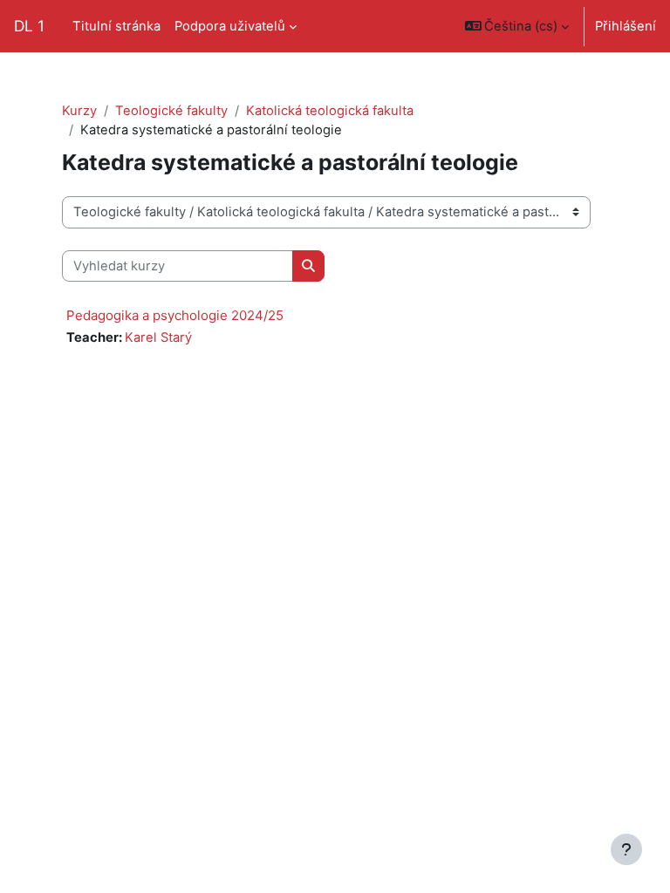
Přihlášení (625, 26)
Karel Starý (158, 337)
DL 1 (29, 26)
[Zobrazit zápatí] (626, 849)
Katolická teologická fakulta (330, 111)
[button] (517, 26)
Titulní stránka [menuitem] (116, 26)
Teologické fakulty (171, 111)
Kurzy (79, 111)
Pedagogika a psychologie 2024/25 (175, 315)
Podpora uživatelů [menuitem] (229, 26)
